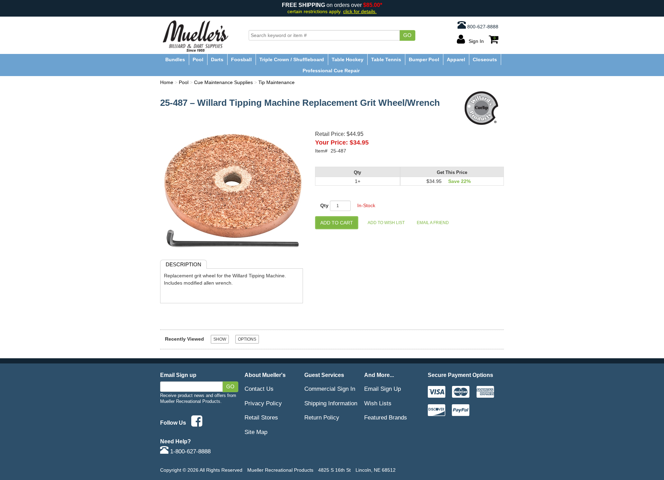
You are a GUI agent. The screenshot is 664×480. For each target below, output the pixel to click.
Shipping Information (330, 403)
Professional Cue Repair (331, 70)
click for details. (360, 11)
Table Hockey (347, 59)
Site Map (256, 431)
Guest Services (324, 375)
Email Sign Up (382, 388)
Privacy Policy (263, 403)
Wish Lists (377, 403)
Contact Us (259, 388)
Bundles (175, 59)
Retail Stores (261, 417)
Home (166, 82)
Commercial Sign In (329, 388)
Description (183, 264)
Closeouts (485, 59)
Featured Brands (385, 417)
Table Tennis (386, 59)
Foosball (241, 59)
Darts (217, 59)
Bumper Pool (424, 59)
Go (407, 35)
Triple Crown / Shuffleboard (291, 59)
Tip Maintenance (276, 82)
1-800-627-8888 (189, 451)
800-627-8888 (482, 26)
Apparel (456, 59)
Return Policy (321, 417)
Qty (324, 205)
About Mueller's (265, 375)
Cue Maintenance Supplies (223, 82)
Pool (198, 59)
